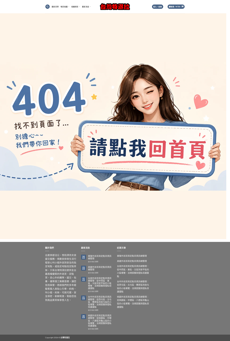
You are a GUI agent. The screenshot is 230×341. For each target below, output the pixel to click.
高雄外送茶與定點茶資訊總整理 (99, 268)
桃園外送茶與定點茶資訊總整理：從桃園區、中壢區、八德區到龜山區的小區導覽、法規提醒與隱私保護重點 (99, 320)
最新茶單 (55, 7)
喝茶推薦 (64, 7)
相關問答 (74, 7)
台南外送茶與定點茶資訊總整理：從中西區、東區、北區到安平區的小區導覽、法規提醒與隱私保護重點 (99, 283)
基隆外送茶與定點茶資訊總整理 (99, 257)
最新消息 (85, 7)
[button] (176, 7)
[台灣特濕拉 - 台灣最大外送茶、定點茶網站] (115, 6)
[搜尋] (47, 7)
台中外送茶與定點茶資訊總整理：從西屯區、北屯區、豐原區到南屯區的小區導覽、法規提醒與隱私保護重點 (99, 301)
